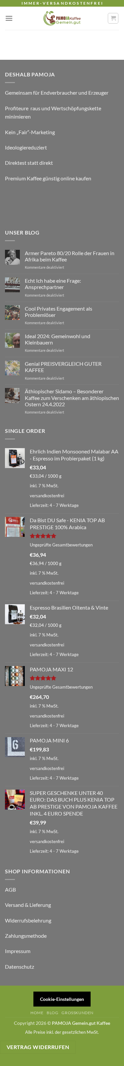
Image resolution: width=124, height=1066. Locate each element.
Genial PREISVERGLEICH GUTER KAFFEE (63, 366)
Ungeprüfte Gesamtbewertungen (61, 544)
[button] (9, 18)
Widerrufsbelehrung (28, 920)
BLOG (52, 1012)
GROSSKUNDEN (78, 1012)
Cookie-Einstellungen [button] (62, 999)
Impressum (17, 951)
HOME (36, 1012)
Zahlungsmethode (26, 935)
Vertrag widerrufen (38, 1047)
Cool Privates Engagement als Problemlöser (58, 311)
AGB (10, 889)
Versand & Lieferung (28, 905)
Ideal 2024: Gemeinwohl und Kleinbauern (57, 339)
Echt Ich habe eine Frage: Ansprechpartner (53, 283)
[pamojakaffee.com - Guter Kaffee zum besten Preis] (62, 18)
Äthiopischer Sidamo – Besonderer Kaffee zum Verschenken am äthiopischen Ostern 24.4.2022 (72, 397)
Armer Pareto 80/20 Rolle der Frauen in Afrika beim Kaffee (69, 256)
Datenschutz (19, 966)
